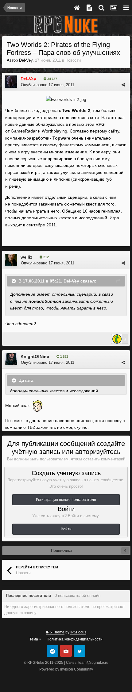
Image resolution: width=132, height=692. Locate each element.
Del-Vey (26, 60)
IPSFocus (78, 632)
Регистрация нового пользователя (66, 500)
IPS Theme (55, 632)
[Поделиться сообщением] (123, 85)
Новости (73, 60)
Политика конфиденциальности (75, 639)
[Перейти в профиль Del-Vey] (11, 81)
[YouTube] (66, 651)
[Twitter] (79, 651)
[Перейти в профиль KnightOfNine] (11, 359)
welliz (26, 257)
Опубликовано (47, 85)
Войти (66, 529)
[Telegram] (52, 651)
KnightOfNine (35, 356)
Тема (34, 639)
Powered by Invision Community (66, 669)
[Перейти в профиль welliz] (11, 260)
